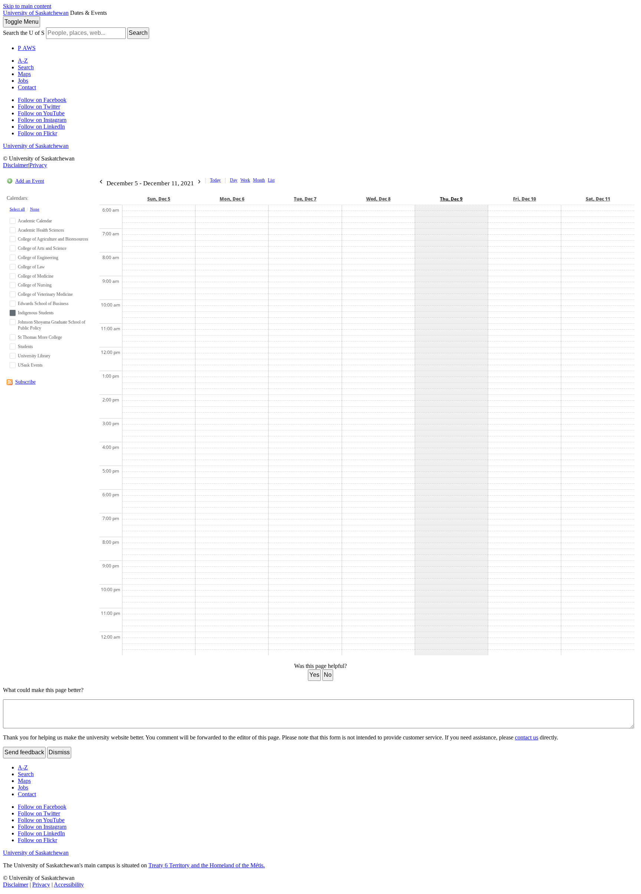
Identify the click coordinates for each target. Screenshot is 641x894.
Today (215, 180)
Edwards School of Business (43, 303)
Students (25, 346)
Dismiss (59, 752)
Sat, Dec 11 (598, 199)
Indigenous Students (36, 312)
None (34, 209)
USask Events (30, 365)
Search (138, 33)
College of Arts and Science (42, 248)
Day (233, 180)
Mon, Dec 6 (232, 199)
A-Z (23, 60)
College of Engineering (38, 257)
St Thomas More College (40, 337)
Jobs (23, 80)
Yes (314, 675)
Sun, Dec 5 (158, 199)
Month (259, 180)
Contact (27, 87)
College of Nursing (35, 285)
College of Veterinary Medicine (45, 294)
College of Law (31, 266)
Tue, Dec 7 (305, 199)
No (328, 675)
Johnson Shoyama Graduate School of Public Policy (51, 325)
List (271, 180)
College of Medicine (35, 276)
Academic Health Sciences (41, 230)
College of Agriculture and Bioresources (53, 239)
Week (245, 180)
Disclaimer (15, 165)
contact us (526, 737)
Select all (17, 209)
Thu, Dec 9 (451, 199)
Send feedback (24, 752)
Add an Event (29, 181)
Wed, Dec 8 (378, 199)
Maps (24, 74)
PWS (27, 48)
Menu (21, 22)
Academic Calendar (35, 221)
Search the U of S (24, 33)
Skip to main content (27, 6)
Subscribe (25, 382)
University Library (34, 355)
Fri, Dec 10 (524, 199)
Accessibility (69, 884)
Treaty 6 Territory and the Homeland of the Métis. (206, 865)
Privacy (38, 165)
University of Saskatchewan (36, 13)
